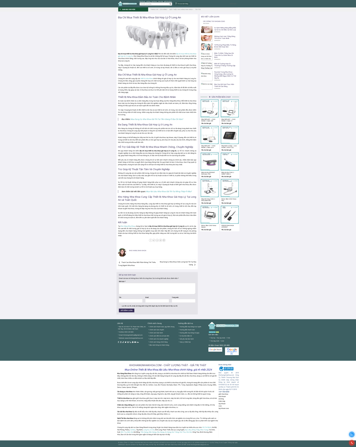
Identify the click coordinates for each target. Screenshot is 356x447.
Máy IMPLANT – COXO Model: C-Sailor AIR (208, 120)
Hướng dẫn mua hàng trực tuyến (190, 327)
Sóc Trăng (175, 432)
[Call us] (130, 342)
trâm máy (160, 1)
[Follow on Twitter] (125, 342)
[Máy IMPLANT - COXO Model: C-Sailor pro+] (210, 135)
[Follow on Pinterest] (133, 342)
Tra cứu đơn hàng (183, 4)
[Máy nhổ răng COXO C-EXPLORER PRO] (210, 188)
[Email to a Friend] (157, 240)
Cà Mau (132, 430)
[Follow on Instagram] (121, 342)
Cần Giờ (189, 432)
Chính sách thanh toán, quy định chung (161, 327)
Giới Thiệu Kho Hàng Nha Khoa (180, 9)
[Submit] (170, 4)
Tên (120, 297)
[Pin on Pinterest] (160, 240)
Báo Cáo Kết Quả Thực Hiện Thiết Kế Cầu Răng (224, 85)
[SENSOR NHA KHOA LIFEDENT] (230, 215)
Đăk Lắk (130, 432)
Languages (233, 4)
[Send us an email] (128, 342)
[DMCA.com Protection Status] (214, 332)
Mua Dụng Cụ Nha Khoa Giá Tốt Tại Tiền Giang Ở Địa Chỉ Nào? (157, 119)
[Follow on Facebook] (118, 342)
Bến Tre (123, 432)
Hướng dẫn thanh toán (187, 330)
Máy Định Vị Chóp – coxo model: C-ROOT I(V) (229, 146)
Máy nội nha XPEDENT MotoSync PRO (208, 173)
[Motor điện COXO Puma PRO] (230, 188)
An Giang (168, 432)
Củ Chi (152, 430)
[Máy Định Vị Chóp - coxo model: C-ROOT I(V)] (230, 135)
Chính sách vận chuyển (156, 330)
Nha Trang (204, 430)
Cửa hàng (163, 9)
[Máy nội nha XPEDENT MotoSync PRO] (210, 162)
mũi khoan (142, 1)
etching (148, 1)
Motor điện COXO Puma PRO (228, 199)
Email (147, 297)
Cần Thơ (182, 432)
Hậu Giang (160, 432)
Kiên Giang (152, 432)
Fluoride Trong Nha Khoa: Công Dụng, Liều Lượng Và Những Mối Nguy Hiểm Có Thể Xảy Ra (225, 75)
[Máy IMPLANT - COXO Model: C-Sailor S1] (230, 108)
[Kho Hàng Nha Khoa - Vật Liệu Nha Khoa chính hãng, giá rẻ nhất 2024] (127, 3)
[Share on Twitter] (153, 240)
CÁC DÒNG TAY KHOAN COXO (214, 21)
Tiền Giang (144, 432)
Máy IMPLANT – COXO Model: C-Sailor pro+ (208, 146)
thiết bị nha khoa (147, 78)
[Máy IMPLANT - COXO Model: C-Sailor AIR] (210, 108)
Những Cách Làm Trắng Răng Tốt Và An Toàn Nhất (224, 37)
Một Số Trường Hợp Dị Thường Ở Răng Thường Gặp (224, 65)
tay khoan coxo (224, 408)
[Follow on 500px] (138, 342)
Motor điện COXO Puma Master (208, 226)
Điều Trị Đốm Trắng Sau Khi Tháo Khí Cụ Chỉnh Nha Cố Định (224, 55)
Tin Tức (198, 9)
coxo (220, 406)
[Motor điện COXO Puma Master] (210, 215)
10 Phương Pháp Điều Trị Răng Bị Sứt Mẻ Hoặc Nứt (225, 46)
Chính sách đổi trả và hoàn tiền (159, 336)
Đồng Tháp (196, 430)
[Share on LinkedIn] (163, 240)
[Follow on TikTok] (123, 342)
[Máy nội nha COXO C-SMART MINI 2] (230, 162)
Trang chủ (154, 9)
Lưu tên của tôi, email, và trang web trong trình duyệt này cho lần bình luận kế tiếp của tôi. (150, 306)
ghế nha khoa (168, 1)
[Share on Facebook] (150, 240)
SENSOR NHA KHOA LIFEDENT (227, 226)
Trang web (175, 297)
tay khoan (154, 1)
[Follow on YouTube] (135, 342)
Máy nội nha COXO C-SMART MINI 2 (227, 173)
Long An (146, 430)
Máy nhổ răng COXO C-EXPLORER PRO (208, 199)
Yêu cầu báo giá (206, 123)
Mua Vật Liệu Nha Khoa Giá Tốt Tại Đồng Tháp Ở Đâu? (169, 191)
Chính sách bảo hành (156, 333)
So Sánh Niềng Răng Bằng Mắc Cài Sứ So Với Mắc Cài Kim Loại (225, 29)
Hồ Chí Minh (206, 427)
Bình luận (122, 281)
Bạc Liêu (188, 430)
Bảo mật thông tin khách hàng (159, 345)
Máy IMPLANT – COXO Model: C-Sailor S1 (228, 120)
